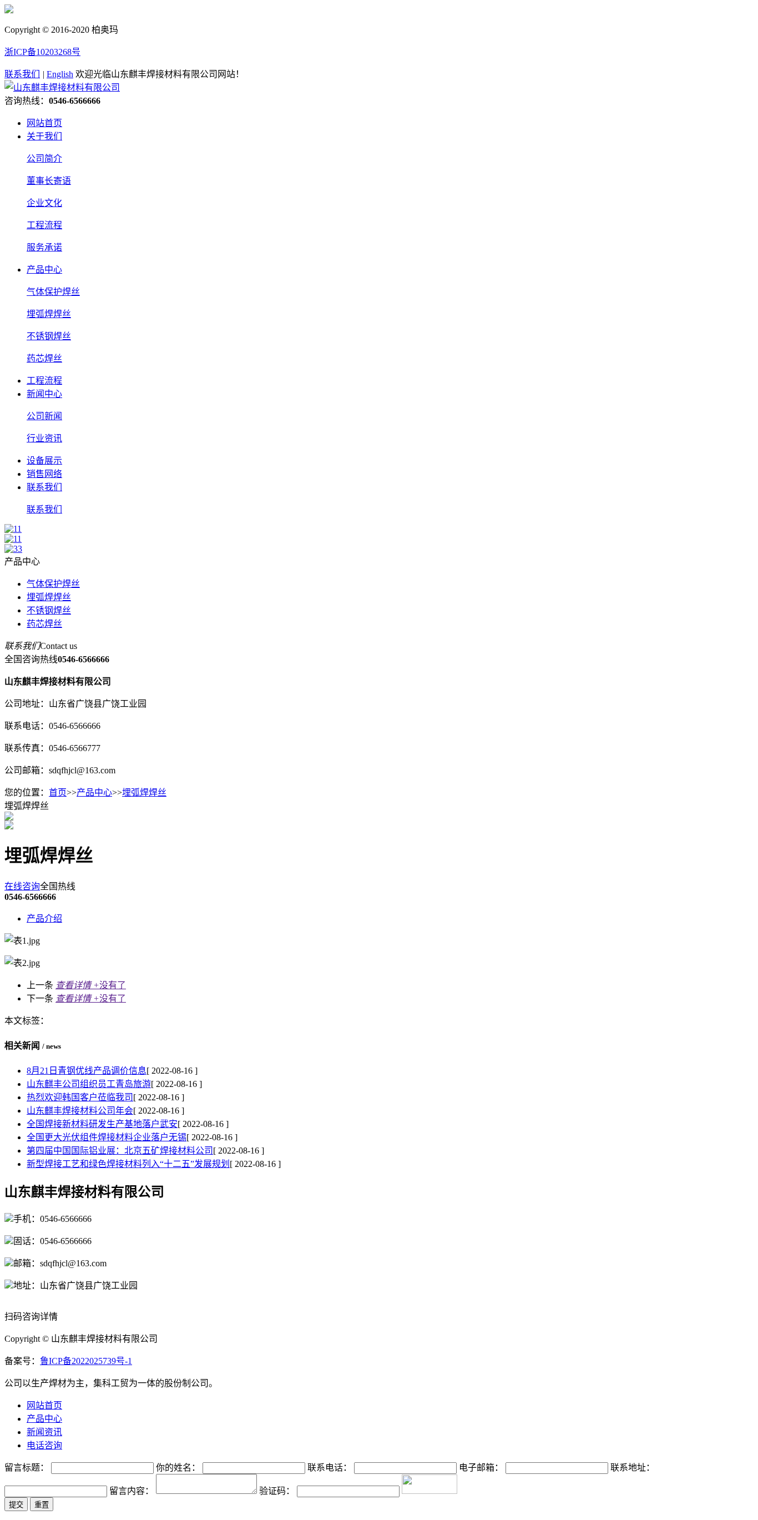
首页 (58, 792)
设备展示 (44, 460)
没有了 (90, 985)
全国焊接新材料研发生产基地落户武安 (102, 1124)
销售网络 (44, 474)
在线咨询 (22, 886)
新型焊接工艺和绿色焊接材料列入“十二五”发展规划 (128, 1164)
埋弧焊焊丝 (49, 314)
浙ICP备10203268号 (42, 52)
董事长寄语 (49, 180)
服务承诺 (44, 247)
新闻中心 (44, 394)
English (60, 74)
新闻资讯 (44, 1432)
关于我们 (44, 136)
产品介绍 (44, 918)
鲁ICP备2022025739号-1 (86, 1361)
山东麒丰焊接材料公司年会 (80, 1110)
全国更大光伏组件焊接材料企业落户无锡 (106, 1137)
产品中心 (44, 269)
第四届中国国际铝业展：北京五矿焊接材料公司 (120, 1150)
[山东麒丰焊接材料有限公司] (62, 87)
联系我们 (22, 74)
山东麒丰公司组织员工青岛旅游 (89, 1084)
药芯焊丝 (44, 358)
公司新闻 (44, 416)
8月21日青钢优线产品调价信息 (86, 1070)
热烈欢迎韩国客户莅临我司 (80, 1097)
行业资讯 (44, 438)
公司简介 (44, 158)
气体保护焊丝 (53, 291)
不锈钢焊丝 (49, 336)
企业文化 (44, 203)
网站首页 (44, 123)
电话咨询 (44, 1445)
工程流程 (44, 225)
